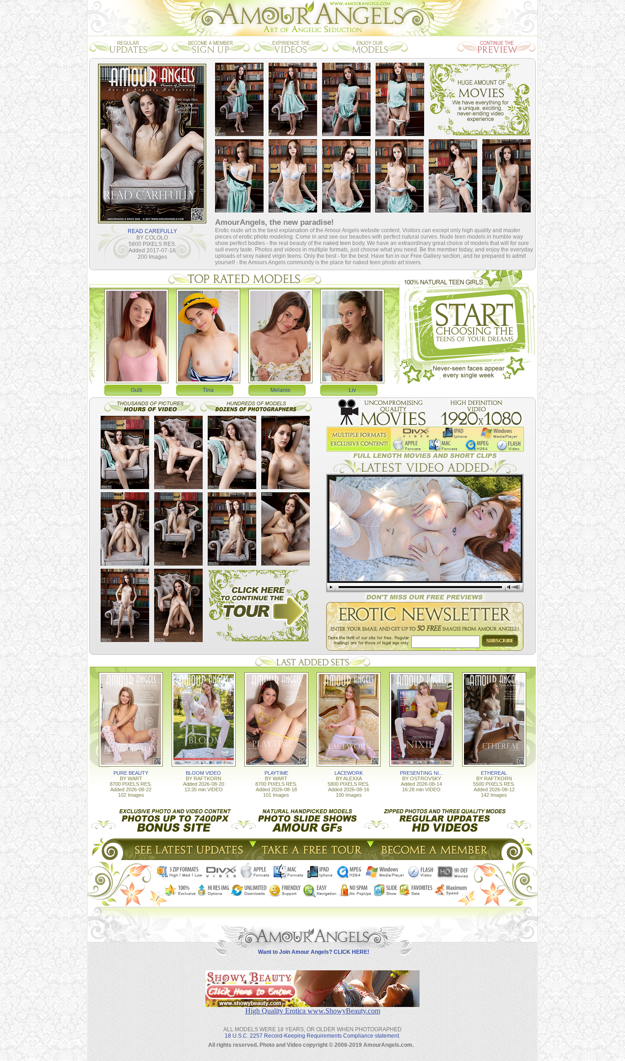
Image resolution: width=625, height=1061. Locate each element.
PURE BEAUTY (130, 773)
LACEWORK (348, 773)
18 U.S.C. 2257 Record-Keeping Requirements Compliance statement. (312, 1036)
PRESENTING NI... (421, 773)
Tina (208, 390)
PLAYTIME (276, 773)
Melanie (280, 390)
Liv (352, 390)
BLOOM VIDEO (203, 773)
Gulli (136, 390)
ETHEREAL (494, 773)
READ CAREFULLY (152, 231)
